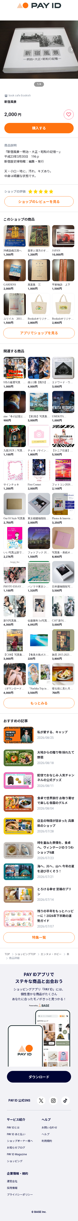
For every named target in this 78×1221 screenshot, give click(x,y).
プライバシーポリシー (20, 1194)
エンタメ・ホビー (51, 954)
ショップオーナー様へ (20, 1141)
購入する (39, 128)
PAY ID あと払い (16, 1134)
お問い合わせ (49, 1127)
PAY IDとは (13, 1127)
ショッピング (15, 1161)
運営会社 (12, 1181)
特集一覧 (39, 937)
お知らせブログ (16, 1147)
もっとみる (39, 703)
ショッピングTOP (25, 954)
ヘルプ (45, 1134)
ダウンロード (39, 1077)
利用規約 (47, 1141)
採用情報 (12, 1188)
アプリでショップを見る (39, 333)
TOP (7, 954)
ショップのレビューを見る (39, 202)
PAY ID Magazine (17, 1154)
